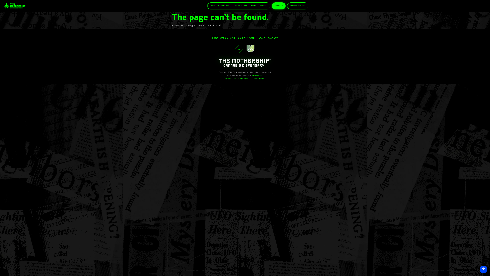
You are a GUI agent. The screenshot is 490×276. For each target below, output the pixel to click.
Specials (279, 6)
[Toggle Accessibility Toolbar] (483, 269)
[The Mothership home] (14, 6)
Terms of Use (230, 78)
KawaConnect (257, 75)
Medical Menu (224, 6)
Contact (263, 6)
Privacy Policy (244, 78)
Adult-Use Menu (240, 6)
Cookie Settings (259, 78)
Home (212, 6)
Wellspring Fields (297, 6)
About (253, 6)
